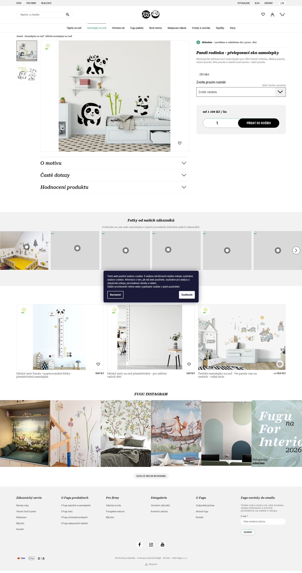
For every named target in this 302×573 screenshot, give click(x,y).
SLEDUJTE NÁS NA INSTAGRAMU (151, 476)
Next (296, 250)
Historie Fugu (202, 511)
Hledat (68, 14)
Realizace (46, 3)
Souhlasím (186, 294)
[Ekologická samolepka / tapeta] (60, 337)
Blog (257, 3)
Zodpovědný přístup (205, 505)
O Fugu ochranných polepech (74, 517)
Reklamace (21, 517)
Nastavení (115, 294)
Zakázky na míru (113, 505)
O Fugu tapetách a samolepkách (76, 505)
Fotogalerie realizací (115, 511)
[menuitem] (74, 27)
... (203, 74)
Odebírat (248, 532)
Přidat (259, 123)
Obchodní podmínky (125, 558)
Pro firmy (31, 3)
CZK (282, 3)
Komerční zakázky (159, 511)
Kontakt (269, 3)
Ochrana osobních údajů (149, 558)
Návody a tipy (22, 505)
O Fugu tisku (67, 511)
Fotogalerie (244, 3)
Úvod (18, 3)
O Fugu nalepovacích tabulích (74, 523)
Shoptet (153, 564)
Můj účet (20, 523)
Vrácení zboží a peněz (26, 511)
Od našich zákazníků (160, 505)
